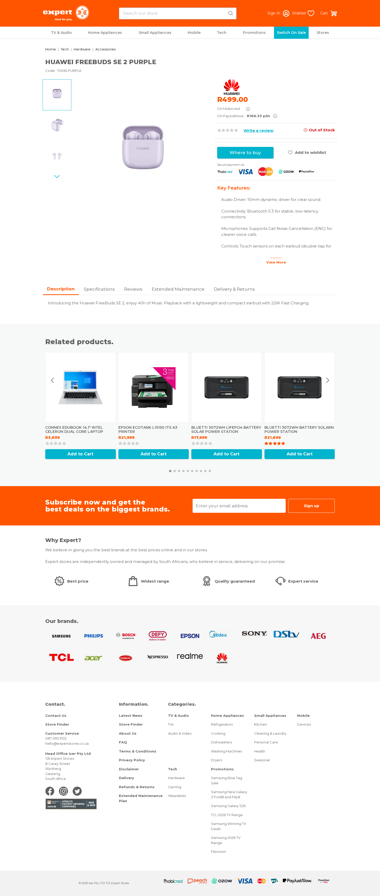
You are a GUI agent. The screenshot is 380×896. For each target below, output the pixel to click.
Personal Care (266, 742)
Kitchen (260, 724)
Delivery (126, 778)
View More (276, 262)
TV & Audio (61, 32)
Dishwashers (221, 742)
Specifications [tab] (99, 289)
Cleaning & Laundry (270, 733)
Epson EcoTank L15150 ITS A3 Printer (147, 429)
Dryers (216, 760)
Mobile (194, 32)
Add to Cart (80, 453)
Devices (304, 724)
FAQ (123, 742)
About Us (127, 733)
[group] (143, 148)
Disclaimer (129, 769)
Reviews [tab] (133, 289)
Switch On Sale (291, 32)
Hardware (82, 49)
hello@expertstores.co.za (67, 743)
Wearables (177, 796)
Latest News (130, 715)
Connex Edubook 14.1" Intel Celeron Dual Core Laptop (74, 429)
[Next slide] (57, 176)
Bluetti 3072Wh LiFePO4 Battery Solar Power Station (226, 429)
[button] (170, 471)
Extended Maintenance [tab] (178, 289)
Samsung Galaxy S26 (228, 806)
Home (50, 49)
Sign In (274, 13)
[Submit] (230, 12)
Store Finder (57, 724)
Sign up (311, 505)
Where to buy (245, 152)
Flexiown (218, 851)
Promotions (254, 32)
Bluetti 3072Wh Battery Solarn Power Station (299, 429)
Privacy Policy (132, 760)
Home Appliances (105, 32)
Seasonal (262, 760)
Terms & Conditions (137, 751)
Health (259, 751)
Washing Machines (226, 751)
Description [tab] (61, 288)
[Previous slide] (53, 380)
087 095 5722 (56, 738)
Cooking (218, 733)
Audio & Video (180, 733)
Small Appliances (155, 32)
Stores (323, 32)
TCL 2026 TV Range (227, 815)
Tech (221, 32)
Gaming (174, 787)
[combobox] (178, 13)
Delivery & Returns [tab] (234, 289)
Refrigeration (222, 724)
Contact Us (55, 715)
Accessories (105, 49)
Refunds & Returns (137, 787)
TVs (170, 724)
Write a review (258, 130)
